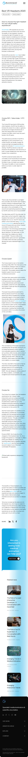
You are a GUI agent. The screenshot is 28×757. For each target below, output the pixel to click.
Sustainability (9, 749)
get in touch (13, 491)
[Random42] (10, 3)
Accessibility (15, 749)
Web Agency (20, 749)
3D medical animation (19, 146)
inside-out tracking (20, 301)
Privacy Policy (5, 748)
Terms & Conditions (12, 748)
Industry (17, 610)
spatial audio (7, 443)
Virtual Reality (5, 29)
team (16, 55)
